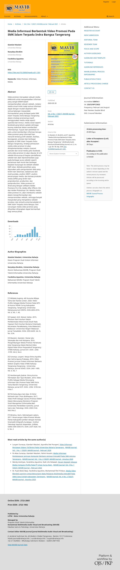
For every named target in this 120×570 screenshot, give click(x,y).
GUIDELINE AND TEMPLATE (94, 58)
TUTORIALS (88, 62)
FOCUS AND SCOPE (91, 49)
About (43, 16)
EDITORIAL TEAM (91, 40)
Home (10, 24)
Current (7, 16)
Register (106, 2)
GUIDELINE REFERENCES (93, 67)
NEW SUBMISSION (91, 35)
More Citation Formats (57, 154)
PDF (52, 92)
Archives (17, 16)
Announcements (30, 16)
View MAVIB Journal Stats (17, 545)
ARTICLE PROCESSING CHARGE (96, 83)
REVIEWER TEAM (90, 44)
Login (114, 2)
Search (111, 16)
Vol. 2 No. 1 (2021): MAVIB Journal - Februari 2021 (41, 24)
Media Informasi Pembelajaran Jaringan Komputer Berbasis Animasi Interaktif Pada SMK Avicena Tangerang (43, 456)
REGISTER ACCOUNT (92, 31)
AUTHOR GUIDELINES (92, 53)
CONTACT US (89, 88)
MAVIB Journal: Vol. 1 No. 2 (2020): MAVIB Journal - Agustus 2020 (47, 459)
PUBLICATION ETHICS (92, 79)
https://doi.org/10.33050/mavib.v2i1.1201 (24, 72)
